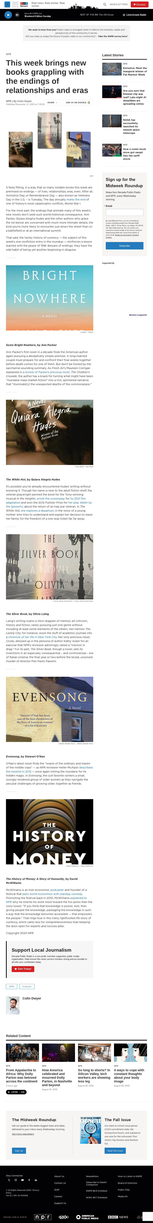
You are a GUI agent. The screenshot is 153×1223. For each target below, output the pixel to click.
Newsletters (119, 4)
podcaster (57, 890)
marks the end (76, 199)
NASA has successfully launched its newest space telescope (131, 126)
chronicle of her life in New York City (32, 637)
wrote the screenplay (51, 498)
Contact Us (60, 1183)
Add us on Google (76, 102)
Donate (141, 4)
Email (109, 206)
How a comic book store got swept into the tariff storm (134, 154)
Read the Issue (115, 1150)
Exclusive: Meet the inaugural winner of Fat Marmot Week (135, 71)
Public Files (124, 1190)
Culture (27, 986)
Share (51, 102)
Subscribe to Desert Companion (96, 1183)
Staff (56, 1190)
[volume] (17, 15)
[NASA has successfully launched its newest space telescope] (112, 121)
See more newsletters (23, 1133)
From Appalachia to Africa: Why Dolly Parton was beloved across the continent (21, 1075)
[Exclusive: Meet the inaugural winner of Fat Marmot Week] (112, 69)
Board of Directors (127, 1183)
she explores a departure (37, 510)
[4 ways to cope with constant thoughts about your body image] (130, 1053)
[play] (8, 15)
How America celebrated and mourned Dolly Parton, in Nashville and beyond (57, 1077)
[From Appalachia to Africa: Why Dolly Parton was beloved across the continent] (22, 1053)
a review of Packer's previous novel (46, 372)
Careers (58, 1196)
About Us (59, 1176)
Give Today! (24, 969)
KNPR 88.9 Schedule (96, 1191)
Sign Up (19, 1150)
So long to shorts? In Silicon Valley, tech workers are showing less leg (94, 1075)
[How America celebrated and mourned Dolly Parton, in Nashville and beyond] (58, 1053)
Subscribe (124, 245)
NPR (8, 54)
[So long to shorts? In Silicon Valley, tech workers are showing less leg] (94, 1053)
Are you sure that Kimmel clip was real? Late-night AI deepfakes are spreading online (134, 97)
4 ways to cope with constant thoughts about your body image (129, 1075)
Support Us (60, 1203)
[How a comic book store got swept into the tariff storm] (112, 150)
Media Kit (123, 1196)
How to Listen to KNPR (130, 1176)
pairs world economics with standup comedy (52, 894)
